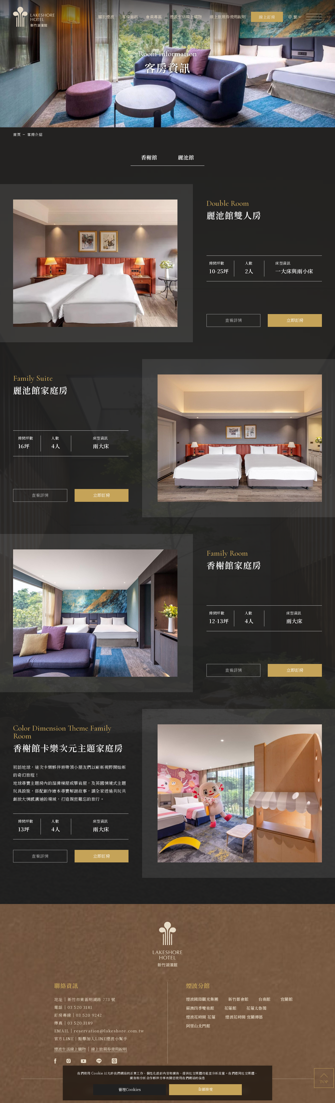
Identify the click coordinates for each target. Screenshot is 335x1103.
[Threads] (114, 1061)
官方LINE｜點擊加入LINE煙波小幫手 (90, 1038)
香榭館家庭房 (234, 565)
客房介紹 (34, 134)
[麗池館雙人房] (95, 263)
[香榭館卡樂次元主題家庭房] (240, 793)
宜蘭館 (287, 999)
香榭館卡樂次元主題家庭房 (68, 748)
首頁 (17, 134)
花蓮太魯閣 (256, 1008)
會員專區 (154, 16)
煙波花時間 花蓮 (201, 1017)
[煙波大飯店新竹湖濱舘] (33, 17)
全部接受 (205, 1089)
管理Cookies (130, 1089)
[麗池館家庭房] (240, 438)
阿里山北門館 (198, 1025)
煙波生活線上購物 (186, 16)
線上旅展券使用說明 (228, 16)
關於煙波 (106, 16)
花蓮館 (230, 1008)
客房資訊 (130, 16)
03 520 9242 (89, 1015)
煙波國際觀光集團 (202, 999)
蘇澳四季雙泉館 (200, 1008)
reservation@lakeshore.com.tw (109, 1030)
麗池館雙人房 (234, 215)
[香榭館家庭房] (95, 613)
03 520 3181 (80, 1007)
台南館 (264, 999)
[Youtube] (83, 1061)
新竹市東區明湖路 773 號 (92, 999)
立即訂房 (295, 320)
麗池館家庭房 (40, 390)
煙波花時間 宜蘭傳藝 (244, 1017)
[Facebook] (55, 1061)
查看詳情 (233, 320)
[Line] (99, 1061)
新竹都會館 (238, 999)
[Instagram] (68, 1061)
